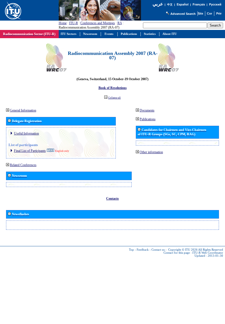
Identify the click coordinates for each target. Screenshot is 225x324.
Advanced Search (183, 13)
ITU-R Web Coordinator (207, 252)
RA (119, 23)
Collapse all (114, 97)
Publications (148, 119)
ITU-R (73, 23)
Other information (151, 152)
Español (183, 4)
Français (199, 4)
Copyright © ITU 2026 (183, 249)
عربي (158, 4)
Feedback (143, 249)
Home (63, 23)
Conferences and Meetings (97, 23)
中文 (170, 4)
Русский (215, 4)
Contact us (158, 249)
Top (131, 249)
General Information (23, 110)
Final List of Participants (30, 151)
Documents (147, 110)
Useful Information (26, 133)
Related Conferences (23, 165)
